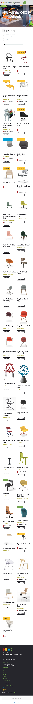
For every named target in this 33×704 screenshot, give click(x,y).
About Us (5, 672)
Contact (4, 676)
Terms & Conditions (7, 684)
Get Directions (5, 667)
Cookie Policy (12, 702)
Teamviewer (5, 678)
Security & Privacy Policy (8, 685)
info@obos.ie (5, 662)
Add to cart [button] (6, 134)
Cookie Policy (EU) (6, 680)
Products (4, 670)
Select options (6, 75)
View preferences (16, 698)
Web (15, 692)
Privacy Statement (19, 702)
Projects (4, 674)
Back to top (5, 687)
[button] (30, 2)
